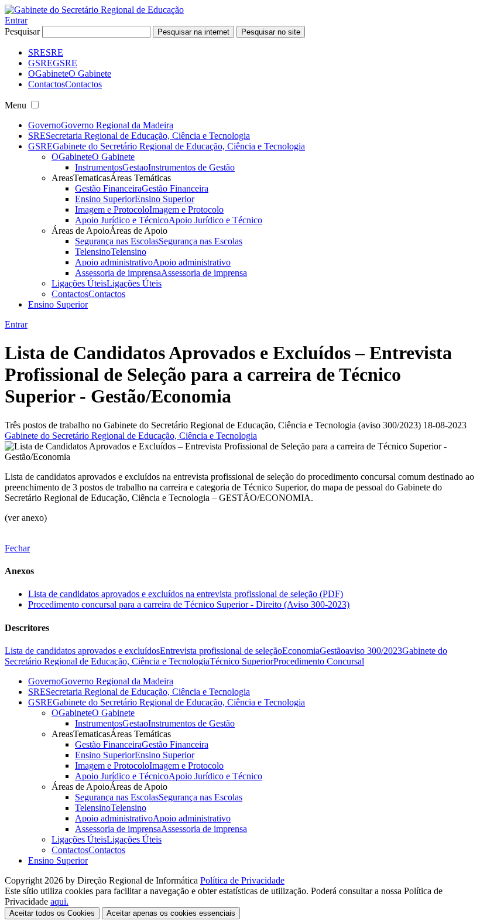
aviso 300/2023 (373, 651)
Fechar (17, 548)
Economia (301, 651)
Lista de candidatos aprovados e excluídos (82, 651)
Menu (15, 105)
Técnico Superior (241, 661)
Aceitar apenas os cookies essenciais (171, 913)
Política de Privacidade (242, 880)
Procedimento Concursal (318, 661)
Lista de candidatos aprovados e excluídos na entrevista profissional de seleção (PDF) (185, 594)
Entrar (16, 20)
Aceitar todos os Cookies (52, 913)
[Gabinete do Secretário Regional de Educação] (94, 10)
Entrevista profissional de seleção (221, 651)
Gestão (332, 651)
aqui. (59, 901)
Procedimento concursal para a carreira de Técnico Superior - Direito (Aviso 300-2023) (188, 604)
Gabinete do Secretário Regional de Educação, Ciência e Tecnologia (131, 436)
